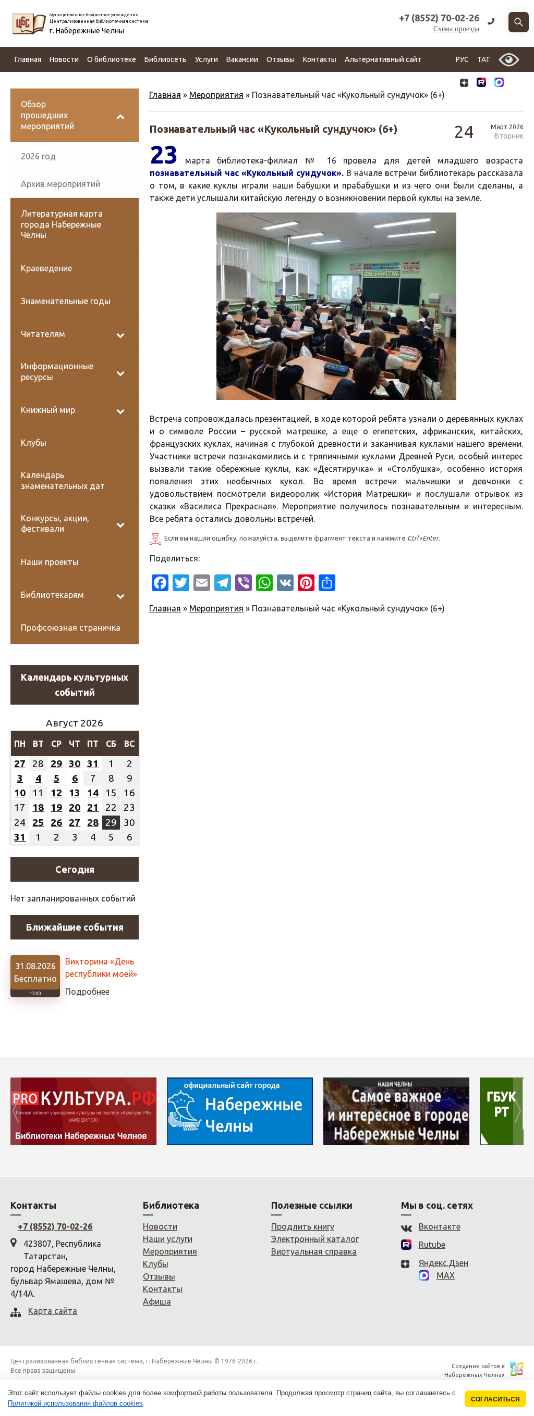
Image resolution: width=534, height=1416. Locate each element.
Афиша (157, 1301)
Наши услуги (167, 1239)
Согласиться (495, 1399)
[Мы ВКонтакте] (448, 84)
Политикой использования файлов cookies (75, 1403)
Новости (64, 59)
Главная (28, 59)
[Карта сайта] (516, 84)
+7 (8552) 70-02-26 (55, 1226)
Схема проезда (456, 29)
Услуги (206, 59)
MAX (445, 1275)
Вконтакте (439, 1226)
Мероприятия (216, 94)
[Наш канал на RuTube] (481, 84)
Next (518, 1111)
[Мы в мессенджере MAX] (499, 84)
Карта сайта (52, 1310)
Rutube (432, 1244)
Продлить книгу (302, 1226)
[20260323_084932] (336, 306)
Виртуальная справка (314, 1251)
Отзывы (280, 59)
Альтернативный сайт (383, 59)
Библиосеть (165, 59)
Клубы (155, 1264)
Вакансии (242, 59)
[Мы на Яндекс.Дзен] (464, 84)
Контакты (319, 59)
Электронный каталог (315, 1239)
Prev (15, 1111)
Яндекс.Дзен (443, 1263)
